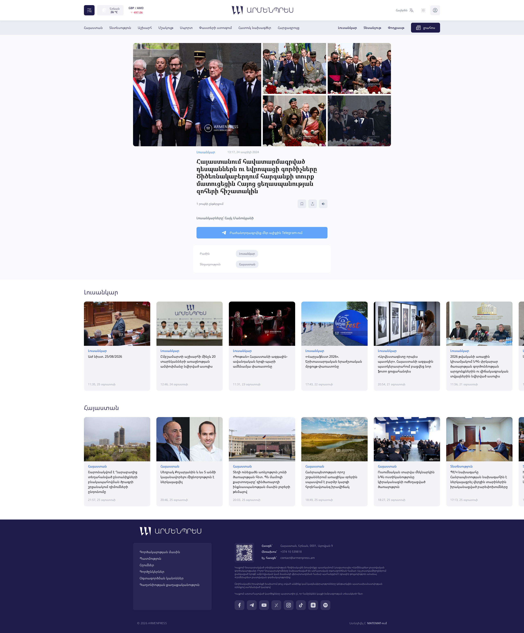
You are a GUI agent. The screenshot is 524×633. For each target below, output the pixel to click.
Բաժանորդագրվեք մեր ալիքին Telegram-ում (266, 232)
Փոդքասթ (396, 27)
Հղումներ (147, 565)
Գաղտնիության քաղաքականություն (170, 584)
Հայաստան (93, 27)
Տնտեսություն (120, 27)
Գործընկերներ (152, 571)
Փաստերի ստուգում (215, 27)
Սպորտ (186, 27)
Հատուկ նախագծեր (254, 27)
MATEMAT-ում (377, 623)
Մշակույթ (165, 27)
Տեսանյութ (372, 27)
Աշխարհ (145, 27)
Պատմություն (150, 558)
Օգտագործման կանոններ (162, 578)
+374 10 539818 (291, 552)
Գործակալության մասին (160, 552)
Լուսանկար (347, 27)
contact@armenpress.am (297, 558)
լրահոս (429, 27)
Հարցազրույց (288, 27)
